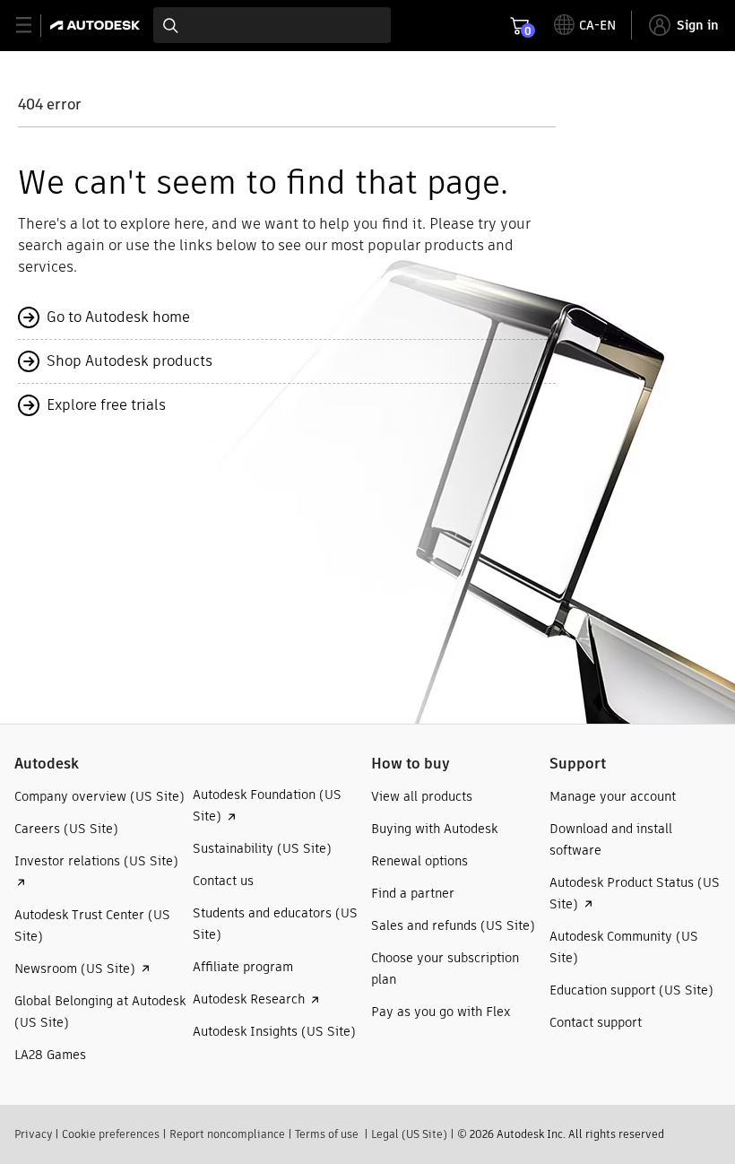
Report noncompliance (227, 1134)
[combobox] (272, 25)
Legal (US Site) (409, 1134)
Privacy (33, 1134)
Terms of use (327, 1134)
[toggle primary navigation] (33, 25)
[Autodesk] (97, 25)
